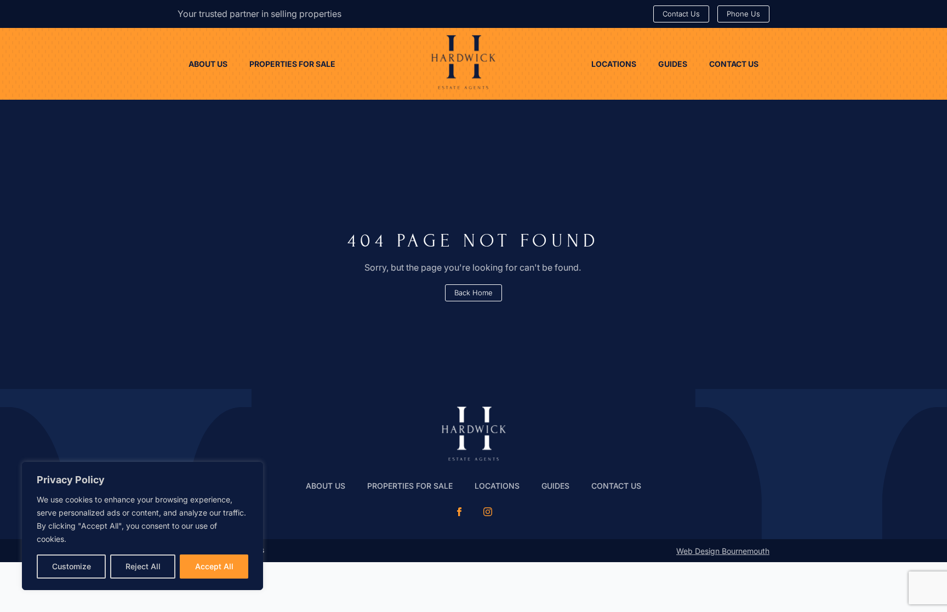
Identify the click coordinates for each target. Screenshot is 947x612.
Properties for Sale (292, 63)
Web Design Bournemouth (722, 551)
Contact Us (616, 485)
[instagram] (488, 512)
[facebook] (459, 512)
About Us (208, 63)
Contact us (733, 63)
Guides (672, 63)
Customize (71, 566)
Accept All (214, 566)
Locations (613, 63)
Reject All (143, 566)
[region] (142, 526)
